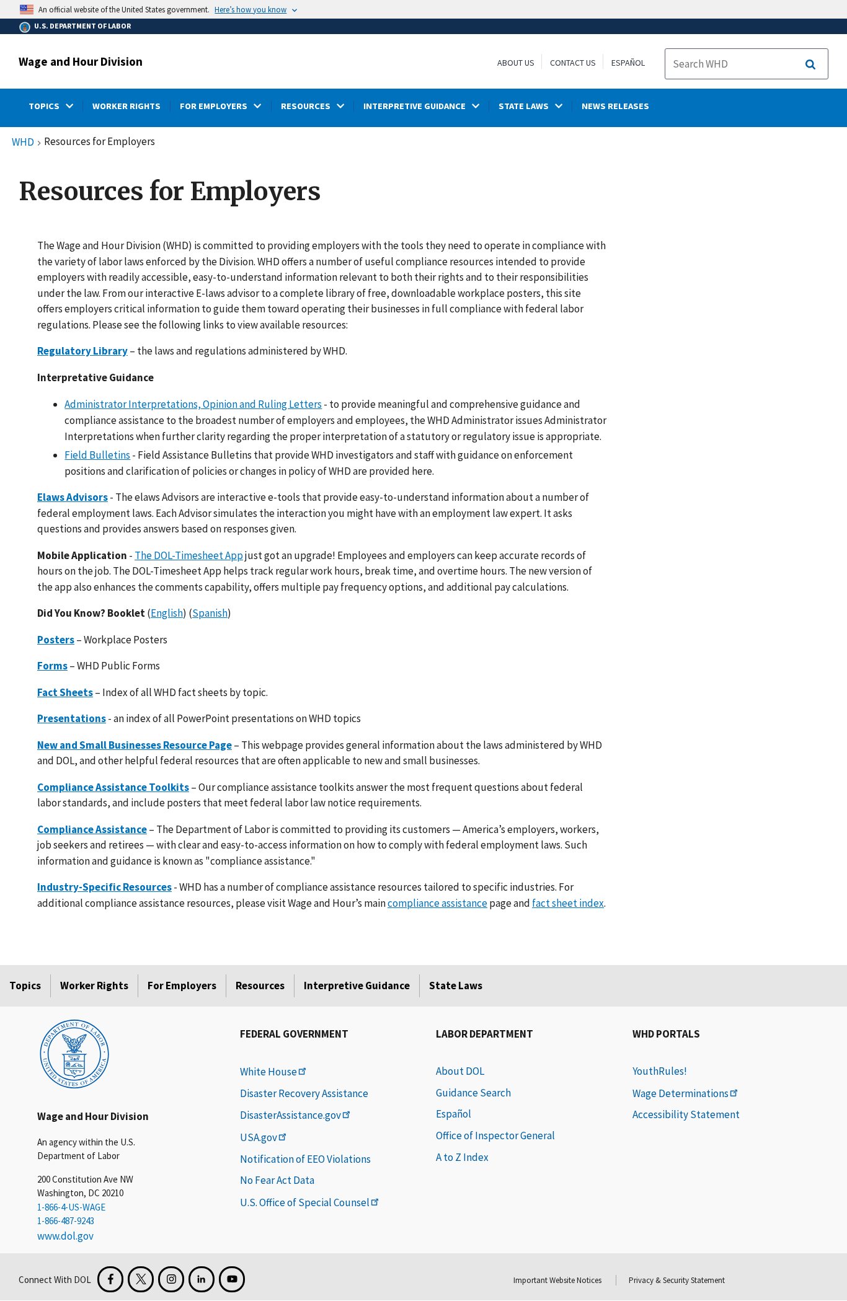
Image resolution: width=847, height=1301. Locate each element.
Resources (260, 985)
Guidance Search (473, 1093)
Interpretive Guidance (357, 985)
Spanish (210, 613)
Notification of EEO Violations (305, 1159)
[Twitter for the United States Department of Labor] (141, 1279)
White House (268, 1071)
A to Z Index (462, 1157)
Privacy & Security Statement (677, 1280)
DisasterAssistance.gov (290, 1115)
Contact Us (573, 62)
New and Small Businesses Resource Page (134, 745)
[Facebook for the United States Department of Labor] (110, 1279)
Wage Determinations (680, 1093)
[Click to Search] (810, 64)
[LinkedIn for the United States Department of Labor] (201, 1279)
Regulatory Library (82, 351)
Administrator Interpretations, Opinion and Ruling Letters (193, 404)
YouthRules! (659, 1071)
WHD (23, 142)
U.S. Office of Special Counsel (305, 1202)
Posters (55, 639)
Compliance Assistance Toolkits (113, 787)
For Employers (182, 985)
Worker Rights (94, 985)
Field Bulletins (97, 455)
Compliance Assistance (92, 829)
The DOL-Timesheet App (189, 555)
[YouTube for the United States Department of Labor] (232, 1279)
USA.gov (258, 1137)
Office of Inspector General (495, 1135)
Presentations (71, 718)
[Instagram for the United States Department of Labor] (171, 1279)
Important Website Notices (557, 1280)
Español (628, 62)
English (167, 613)
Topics (25, 985)
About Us (515, 62)
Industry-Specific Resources (104, 887)
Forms (52, 666)
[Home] (74, 1053)
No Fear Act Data (277, 1180)
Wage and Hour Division (81, 61)
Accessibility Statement (686, 1114)
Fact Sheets (65, 692)
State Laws (455, 985)
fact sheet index (568, 903)
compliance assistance (437, 903)
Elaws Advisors (72, 497)
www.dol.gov (65, 1236)
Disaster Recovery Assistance (304, 1093)
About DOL (460, 1071)
